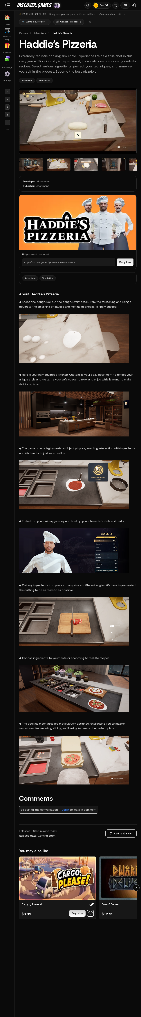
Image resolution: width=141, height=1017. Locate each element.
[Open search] (87, 5)
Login (65, 810)
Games (23, 33)
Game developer (32, 21)
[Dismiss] (89, 22)
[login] (133, 5)
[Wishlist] (90, 913)
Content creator (67, 21)
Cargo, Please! (31, 904)
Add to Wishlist (123, 833)
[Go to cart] (115, 5)
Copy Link (125, 262)
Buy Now (77, 913)
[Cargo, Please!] (57, 878)
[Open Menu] (7, 5)
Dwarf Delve (110, 904)
